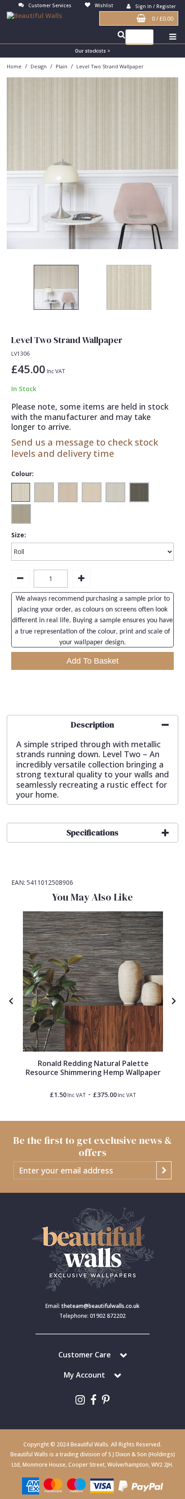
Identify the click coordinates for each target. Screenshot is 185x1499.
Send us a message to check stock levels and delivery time (84, 448)
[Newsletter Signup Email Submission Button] (164, 1170)
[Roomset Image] (93, 981)
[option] (92, 163)
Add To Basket (92, 660)
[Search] (145, 37)
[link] (80, 1400)
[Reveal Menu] (172, 37)
